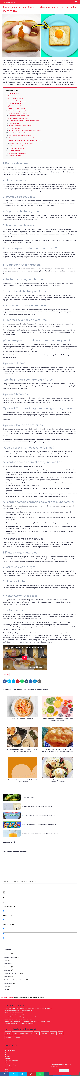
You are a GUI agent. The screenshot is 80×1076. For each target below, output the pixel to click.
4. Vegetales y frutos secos (17, 153)
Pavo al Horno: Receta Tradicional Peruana (16, 1015)
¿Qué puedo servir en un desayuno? (22, 143)
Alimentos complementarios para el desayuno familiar (25, 140)
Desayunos (7, 967)
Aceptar (63, 1071)
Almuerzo (7, 954)
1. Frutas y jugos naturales (16, 146)
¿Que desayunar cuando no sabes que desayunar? (24, 121)
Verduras (18, 1037)
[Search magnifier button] (4, 893)
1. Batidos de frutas (13, 93)
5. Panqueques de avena (15, 103)
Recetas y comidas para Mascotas (14, 980)
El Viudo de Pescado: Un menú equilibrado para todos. (19, 1023)
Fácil (37, 1033)
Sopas (6, 990)
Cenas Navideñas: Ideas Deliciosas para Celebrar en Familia (21, 1017)
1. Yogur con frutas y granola (16, 108)
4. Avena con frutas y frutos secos (19, 116)
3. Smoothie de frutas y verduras (18, 113)
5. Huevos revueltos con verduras (18, 118)
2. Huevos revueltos (14, 96)
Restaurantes (8, 983)
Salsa (60, 1033)
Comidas (7, 964)
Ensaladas (7, 970)
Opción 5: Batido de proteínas (18, 133)
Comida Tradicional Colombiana (23, 1033)
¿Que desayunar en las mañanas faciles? (20, 106)
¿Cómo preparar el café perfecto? (14, 1013)
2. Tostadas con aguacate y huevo (18, 111)
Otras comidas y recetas (11, 973)
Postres (6, 977)
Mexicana (6, 674)
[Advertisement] (40, 866)
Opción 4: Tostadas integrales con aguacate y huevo (25, 130)
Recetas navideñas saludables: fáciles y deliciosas (18, 1010)
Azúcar (8, 1033)
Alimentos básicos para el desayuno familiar (22, 138)
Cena (6, 960)
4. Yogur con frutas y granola (17, 101)
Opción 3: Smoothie (14, 128)
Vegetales (8, 1037)
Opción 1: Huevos (14, 123)
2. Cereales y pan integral (16, 148)
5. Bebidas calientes (15, 156)
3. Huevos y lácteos (14, 151)
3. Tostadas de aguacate (15, 98)
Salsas (6, 986)
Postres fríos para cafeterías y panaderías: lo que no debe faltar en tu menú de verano (28, 1008)
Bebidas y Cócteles (10, 957)
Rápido (53, 1033)
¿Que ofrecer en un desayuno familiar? (20, 135)
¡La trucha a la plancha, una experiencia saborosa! (18, 1019)
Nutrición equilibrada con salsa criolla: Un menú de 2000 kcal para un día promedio (27, 1021)
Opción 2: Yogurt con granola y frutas (20, 126)
